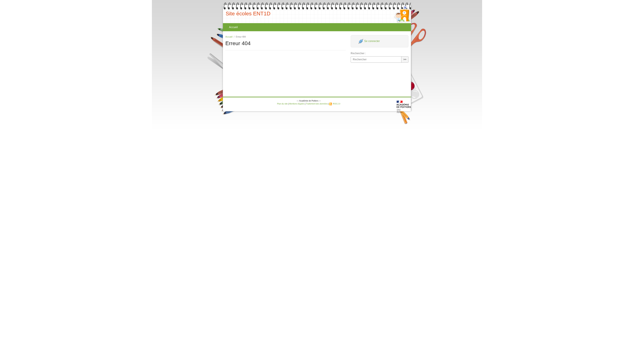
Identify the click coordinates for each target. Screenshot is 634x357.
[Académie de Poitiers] (404, 106)
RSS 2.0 (336, 104)
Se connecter (372, 41)
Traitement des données (317, 104)
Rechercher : (358, 53)
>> (404, 59)
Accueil (233, 27)
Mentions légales (296, 104)
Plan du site (282, 104)
